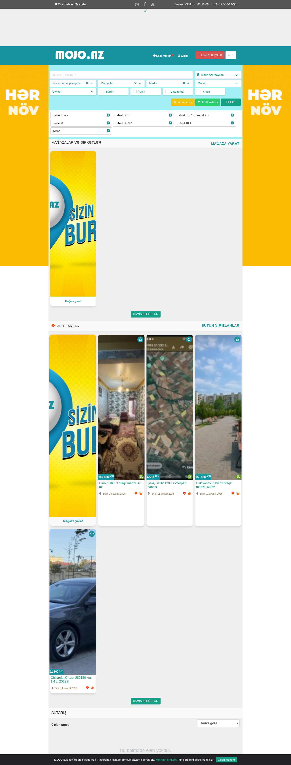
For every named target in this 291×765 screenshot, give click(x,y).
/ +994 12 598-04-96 (223, 4)
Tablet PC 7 (143, 115)
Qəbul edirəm (226, 759)
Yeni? (141, 91)
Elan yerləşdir (211, 55)
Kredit (206, 91)
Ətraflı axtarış (209, 102)
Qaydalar (80, 4)
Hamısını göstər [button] (145, 314)
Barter (110, 91)
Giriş (184, 55)
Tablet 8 (81, 123)
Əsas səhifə (65, 4)
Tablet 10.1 (205, 123)
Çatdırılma (177, 91)
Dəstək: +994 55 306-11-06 (191, 4)
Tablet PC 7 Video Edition (205, 115)
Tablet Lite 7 (81, 115)
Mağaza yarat (225, 144)
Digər (81, 130)
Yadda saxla (184, 102)
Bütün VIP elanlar (220, 325)
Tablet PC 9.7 (143, 123)
